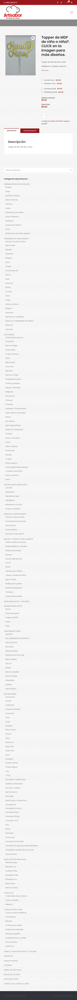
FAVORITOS (8, 956)
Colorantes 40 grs (12, 812)
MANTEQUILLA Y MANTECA (15, 800)
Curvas (8, 562)
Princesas (9, 400)
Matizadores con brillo (13, 504)
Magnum (8, 308)
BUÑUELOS (9, 946)
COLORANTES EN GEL (13, 808)
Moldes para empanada (14, 929)
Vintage (8, 266)
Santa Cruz (9, 742)
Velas (7, 626)
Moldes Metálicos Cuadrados (16, 546)
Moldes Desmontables (13, 596)
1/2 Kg (7, 775)
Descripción (11, 131)
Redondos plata (11, 862)
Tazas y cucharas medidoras (16, 913)
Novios (8, 609)
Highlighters (10, 500)
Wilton (7, 829)
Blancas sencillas (11, 888)
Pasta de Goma (11, 854)
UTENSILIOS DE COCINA (13, 910)
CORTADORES (9, 335)
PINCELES (9, 325)
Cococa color (10, 837)
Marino (8, 275)
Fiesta (7, 358)
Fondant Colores (11, 763)
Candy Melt (9, 705)
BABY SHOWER (56, 121)
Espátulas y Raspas (12, 195)
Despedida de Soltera (13, 379)
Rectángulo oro (11, 879)
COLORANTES (10, 805)
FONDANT (9, 759)
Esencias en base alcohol (14, 534)
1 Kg (7, 771)
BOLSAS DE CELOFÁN (12, 974)
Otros (7, 717)
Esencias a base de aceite (14, 517)
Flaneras (8, 555)
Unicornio (9, 283)
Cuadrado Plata (11, 871)
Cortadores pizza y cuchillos (15, 938)
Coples (8, 208)
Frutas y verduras (12, 354)
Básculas (8, 921)
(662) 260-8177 (11, 2)
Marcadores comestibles (14, 317)
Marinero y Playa (11, 375)
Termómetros (10, 917)
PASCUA (8, 663)
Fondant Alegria (11, 767)
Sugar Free (9, 746)
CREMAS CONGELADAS (14, 784)
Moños (8, 287)
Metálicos (9, 904)
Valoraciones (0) (29, 131)
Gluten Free (9, 751)
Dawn (7, 738)
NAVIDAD (9, 634)
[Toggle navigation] (71, 12)
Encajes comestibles (12, 509)
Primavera (9, 404)
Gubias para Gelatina (13, 225)
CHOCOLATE (10, 697)
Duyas (7, 191)
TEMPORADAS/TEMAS (12, 631)
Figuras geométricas (13, 425)
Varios (7, 229)
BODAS (8, 668)
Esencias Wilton (11, 529)
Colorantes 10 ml (11, 820)
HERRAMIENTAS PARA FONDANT (16, 239)
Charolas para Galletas (13, 571)
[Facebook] (58, 2)
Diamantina (9, 492)
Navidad (8, 249)
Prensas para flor (11, 270)
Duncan (8, 734)
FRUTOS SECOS (11, 792)
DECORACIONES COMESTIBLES (15, 485)
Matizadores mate (12, 496)
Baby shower (10, 245)
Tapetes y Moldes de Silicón (15, 575)
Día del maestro (11, 463)
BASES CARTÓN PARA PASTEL (15, 859)
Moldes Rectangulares (13, 588)
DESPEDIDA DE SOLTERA (14, 655)
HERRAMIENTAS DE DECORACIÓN (16, 184)
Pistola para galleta (12, 934)
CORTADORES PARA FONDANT (17, 467)
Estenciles (9, 329)
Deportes (9, 371)
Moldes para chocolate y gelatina (17, 233)
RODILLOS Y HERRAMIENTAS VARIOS (19, 321)
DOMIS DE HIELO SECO (12, 970)
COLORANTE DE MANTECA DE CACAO (19, 850)
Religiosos (9, 392)
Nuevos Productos (11, 961)
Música (8, 417)
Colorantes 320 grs (12, 816)
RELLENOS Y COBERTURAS (15, 779)
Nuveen (8, 701)
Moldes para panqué (13, 550)
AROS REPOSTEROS (11, 979)
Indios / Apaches (11, 446)
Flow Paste (9, 833)
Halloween (9, 254)
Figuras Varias (10, 579)
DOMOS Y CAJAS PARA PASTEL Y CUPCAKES (20, 951)
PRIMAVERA (9, 680)
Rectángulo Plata (11, 875)
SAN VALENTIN (11, 642)
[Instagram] (62, 2)
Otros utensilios (11, 942)
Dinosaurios (10, 396)
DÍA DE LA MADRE (12, 672)
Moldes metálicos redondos (15, 542)
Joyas (7, 279)
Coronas (8, 291)
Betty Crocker (10, 730)
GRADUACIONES (11, 651)
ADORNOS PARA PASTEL (13, 606)
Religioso (8, 258)
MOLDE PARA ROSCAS (13, 559)
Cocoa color (9, 713)
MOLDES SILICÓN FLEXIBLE (15, 242)
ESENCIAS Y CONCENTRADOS (15, 514)
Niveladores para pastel (14, 212)
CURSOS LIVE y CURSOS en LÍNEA (16, 984)
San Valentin (10, 421)
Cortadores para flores (14, 471)
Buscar (69, 170)
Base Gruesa (10, 883)
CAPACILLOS (8, 893)
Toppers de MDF (11, 617)
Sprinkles (8, 488)
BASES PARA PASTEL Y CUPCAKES (16, 601)
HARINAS (8, 726)
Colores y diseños (12, 900)
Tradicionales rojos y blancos (16, 896)
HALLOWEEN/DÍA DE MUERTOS (17, 638)
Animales (8, 434)
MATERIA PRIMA (10, 694)
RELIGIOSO (9, 647)
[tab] (11, 130)
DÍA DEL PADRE (11, 676)
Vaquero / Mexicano (12, 387)
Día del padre (10, 350)
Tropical (8, 459)
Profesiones (10, 450)
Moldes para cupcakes (13, 583)
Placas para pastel (12, 613)
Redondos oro (10, 867)
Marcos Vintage (11, 345)
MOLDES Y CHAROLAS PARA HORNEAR (18, 539)
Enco (7, 825)
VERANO (8, 684)
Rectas (7, 567)
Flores (7, 262)
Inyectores (9, 312)
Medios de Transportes (14, 429)
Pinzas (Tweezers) (12, 216)
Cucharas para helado (13, 925)
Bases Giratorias (11, 200)
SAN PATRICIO (10, 689)
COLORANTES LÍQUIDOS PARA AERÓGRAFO (21, 846)
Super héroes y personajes (15, 413)
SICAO (7, 722)
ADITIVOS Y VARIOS (12, 788)
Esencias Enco (10, 525)
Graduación (9, 341)
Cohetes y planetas (12, 383)
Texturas (8, 204)
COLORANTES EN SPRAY (14, 841)
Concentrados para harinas (15, 521)
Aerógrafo (9, 221)
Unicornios (9, 366)
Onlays (8, 300)
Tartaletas (9, 592)
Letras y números (12, 304)
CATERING (8, 965)
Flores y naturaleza (12, 438)
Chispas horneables (12, 709)
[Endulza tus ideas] (13, 12)
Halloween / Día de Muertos (15, 408)
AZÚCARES (9, 796)
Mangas (8, 187)
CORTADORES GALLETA (14, 338)
